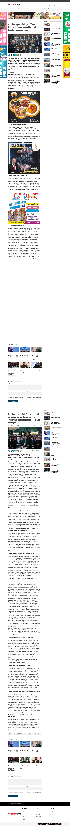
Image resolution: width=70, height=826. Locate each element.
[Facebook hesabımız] (55, 1)
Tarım (27, 9)
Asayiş (23, 811)
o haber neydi (30, 733)
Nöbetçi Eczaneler (38, 816)
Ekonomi (23, 9)
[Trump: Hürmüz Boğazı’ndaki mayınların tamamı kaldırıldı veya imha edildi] (13, 350)
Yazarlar (50, 814)
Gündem (9, 9)
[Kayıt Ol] (57, 9)
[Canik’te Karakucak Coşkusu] (47, 61)
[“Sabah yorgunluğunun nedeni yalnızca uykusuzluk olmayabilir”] (47, 35)
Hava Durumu (38, 811)
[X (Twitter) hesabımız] (57, 1)
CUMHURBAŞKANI (19, 733)
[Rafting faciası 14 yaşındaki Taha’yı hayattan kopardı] (47, 77)
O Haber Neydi (51, 811)
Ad (9, 391)
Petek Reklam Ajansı (19, 824)
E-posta (27, 391)
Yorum (9, 383)
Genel (35, 425)
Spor (30, 9)
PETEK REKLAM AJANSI (38, 733)
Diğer (48, 9)
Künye (50, 812)
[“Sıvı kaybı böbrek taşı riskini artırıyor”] (47, 26)
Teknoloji (37, 9)
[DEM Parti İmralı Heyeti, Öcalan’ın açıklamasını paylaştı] (25, 350)
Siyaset (13, 9)
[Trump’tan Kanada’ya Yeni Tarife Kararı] (37, 365)
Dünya (33, 9)
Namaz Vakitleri (38, 814)
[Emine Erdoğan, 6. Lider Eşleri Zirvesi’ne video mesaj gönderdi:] (25, 760)
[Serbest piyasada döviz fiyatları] (47, 40)
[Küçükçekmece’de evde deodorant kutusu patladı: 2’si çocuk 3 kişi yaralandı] (47, 444)
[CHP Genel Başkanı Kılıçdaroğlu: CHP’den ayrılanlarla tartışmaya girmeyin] (37, 350)
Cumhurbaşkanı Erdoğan (24, 229)
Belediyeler (18, 9)
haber (25, 733)
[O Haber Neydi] (14, 5)
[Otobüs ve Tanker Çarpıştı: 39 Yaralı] (47, 419)
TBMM (13, 75)
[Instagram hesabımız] (59, 1)
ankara (10, 733)
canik (14, 733)
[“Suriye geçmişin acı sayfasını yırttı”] (25, 365)
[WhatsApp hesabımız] (61, 1)
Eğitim (45, 9)
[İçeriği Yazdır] (20, 55)
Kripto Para (37, 812)
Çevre (42, 9)
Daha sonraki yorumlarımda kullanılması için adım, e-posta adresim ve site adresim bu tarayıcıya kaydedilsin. (25, 397)
